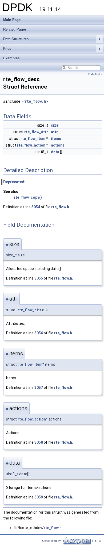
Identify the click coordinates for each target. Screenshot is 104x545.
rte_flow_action (31, 145)
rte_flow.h (35, 101)
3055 (38, 278)
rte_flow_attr (36, 132)
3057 (38, 387)
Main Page (12, 20)
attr (54, 132)
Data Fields (95, 74)
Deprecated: (14, 182)
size (54, 125)
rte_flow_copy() (28, 197)
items (56, 138)
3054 (35, 207)
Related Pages (15, 29)
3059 (38, 497)
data (55, 152)
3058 (38, 442)
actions (58, 145)
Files (52, 49)
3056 (38, 333)
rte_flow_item (33, 138)
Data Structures (52, 39)
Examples (11, 58)
